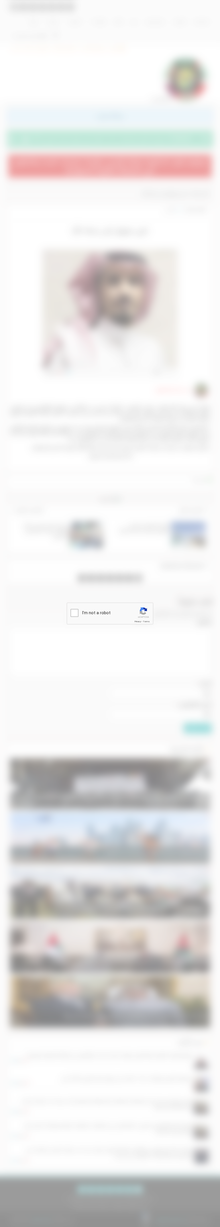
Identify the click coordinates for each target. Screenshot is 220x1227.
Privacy (137, 621)
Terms (146, 621)
